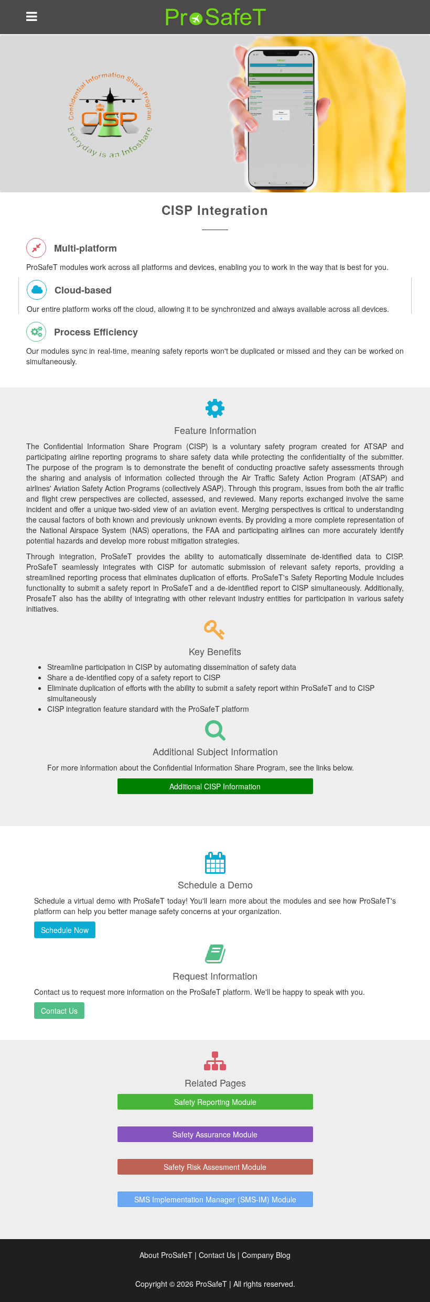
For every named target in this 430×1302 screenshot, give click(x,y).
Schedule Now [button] (65, 930)
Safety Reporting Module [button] (215, 1102)
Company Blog (266, 1255)
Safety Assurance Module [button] (215, 1134)
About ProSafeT (165, 1255)
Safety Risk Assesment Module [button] (215, 1167)
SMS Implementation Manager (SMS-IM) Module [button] (215, 1199)
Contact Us (217, 1255)
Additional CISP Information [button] (215, 786)
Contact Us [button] (59, 1010)
